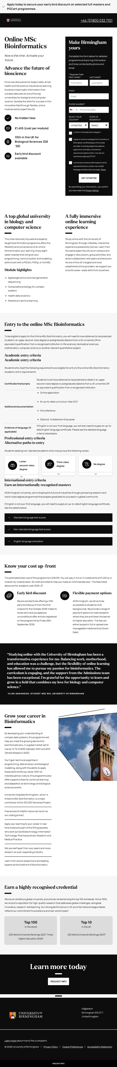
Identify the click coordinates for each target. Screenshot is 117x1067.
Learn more (10, 1040)
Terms (103, 169)
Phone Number (77, 104)
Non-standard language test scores (32, 529)
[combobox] (73, 110)
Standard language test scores (30, 517)
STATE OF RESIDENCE (95, 118)
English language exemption (28, 541)
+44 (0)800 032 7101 (96, 20)
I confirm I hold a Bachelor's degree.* (87, 132)
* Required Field (76, 74)
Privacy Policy (51, 1046)
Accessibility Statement (99, 1046)
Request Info (58, 981)
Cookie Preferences (72, 1046)
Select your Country (75, 118)
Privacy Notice (92, 190)
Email (72, 90)
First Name (75, 77)
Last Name (95, 77)
